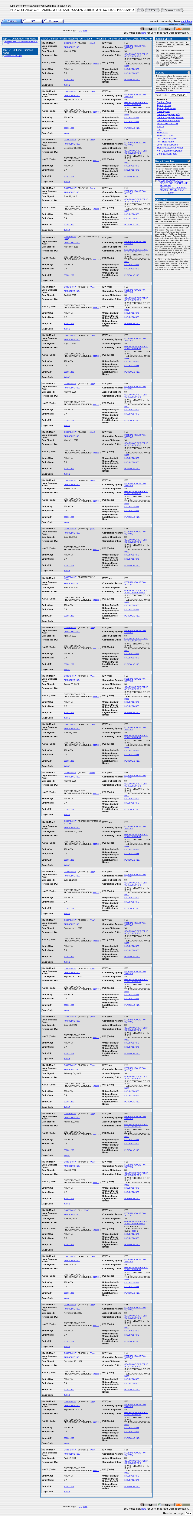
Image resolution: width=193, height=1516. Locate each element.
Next (85, 30)
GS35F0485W (70, 43)
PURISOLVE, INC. (72, 47)
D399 (126, 66)
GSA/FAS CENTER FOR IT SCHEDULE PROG (136, 55)
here (143, 32)
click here (186, 21)
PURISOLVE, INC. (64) (13, 56)
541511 (96, 64)
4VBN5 (67, 85)
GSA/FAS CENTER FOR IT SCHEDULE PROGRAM (136, 251)
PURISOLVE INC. (132, 80)
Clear (171, 193)
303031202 (69, 80)
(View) (92, 43)
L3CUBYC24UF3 (131, 69)
